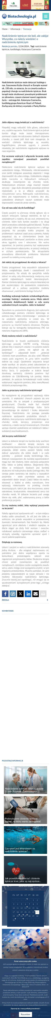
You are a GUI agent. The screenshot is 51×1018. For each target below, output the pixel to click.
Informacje (15, 29)
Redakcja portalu (9, 46)
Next (42, 886)
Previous (9, 886)
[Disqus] (25, 652)
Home (4, 29)
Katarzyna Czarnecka (31, 49)
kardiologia (15, 49)
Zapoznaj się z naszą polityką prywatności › (25, 1008)
